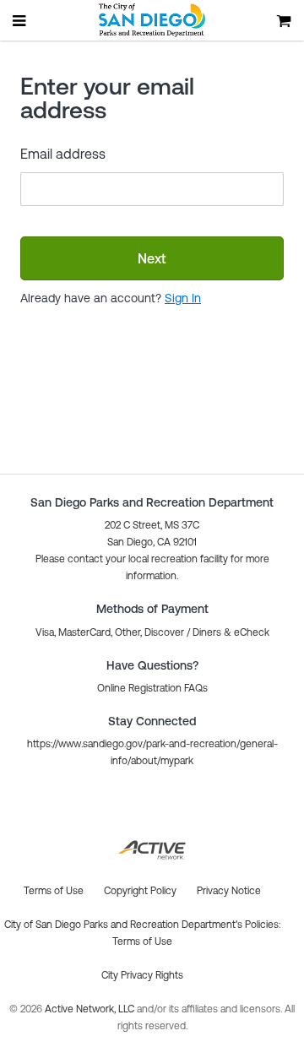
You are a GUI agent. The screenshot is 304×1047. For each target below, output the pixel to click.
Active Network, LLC (91, 1009)
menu (20, 20)
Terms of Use (142, 941)
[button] (152, 688)
